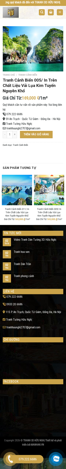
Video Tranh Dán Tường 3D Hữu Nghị (35, 239)
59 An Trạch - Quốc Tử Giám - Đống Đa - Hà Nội (33, 119)
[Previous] (2, 198)
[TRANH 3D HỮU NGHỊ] (17, 12)
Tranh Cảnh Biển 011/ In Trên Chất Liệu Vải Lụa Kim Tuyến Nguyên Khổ (17, 212)
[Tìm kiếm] (42, 12)
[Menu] (60, 12)
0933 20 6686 (14, 304)
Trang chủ (9, 74)
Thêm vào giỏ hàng (36, 134)
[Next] (63, 198)
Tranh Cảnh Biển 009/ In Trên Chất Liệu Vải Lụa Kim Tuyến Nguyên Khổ (49, 212)
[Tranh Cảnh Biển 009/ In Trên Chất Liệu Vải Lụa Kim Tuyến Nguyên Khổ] (49, 190)
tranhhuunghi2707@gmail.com (23, 128)
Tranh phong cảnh (24, 276)
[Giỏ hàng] (51, 12)
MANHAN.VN (37, 444)
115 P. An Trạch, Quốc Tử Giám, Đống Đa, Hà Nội (33, 312)
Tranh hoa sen (22, 252)
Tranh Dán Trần (22, 264)
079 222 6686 (14, 114)
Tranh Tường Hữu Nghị (19, 124)
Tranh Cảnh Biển (27, 74)
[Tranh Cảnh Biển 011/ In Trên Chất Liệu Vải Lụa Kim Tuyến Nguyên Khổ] (17, 190)
